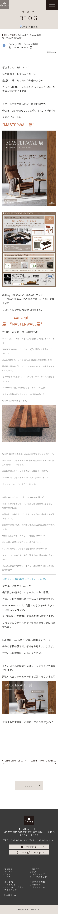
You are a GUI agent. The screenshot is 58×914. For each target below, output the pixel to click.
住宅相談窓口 (38, 882)
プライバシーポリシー (15, 887)
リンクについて (39, 887)
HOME (8, 869)
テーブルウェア (39, 876)
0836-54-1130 (20, 840)
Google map (31, 852)
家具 (34, 871)
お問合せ (31, 846)
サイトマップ (10, 889)
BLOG (29, 785)
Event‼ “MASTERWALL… (43, 760)
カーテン (8, 874)
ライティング (38, 874)
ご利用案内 (9, 884)
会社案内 (8, 882)
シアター (8, 876)
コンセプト (9, 871)
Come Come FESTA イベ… (14, 762)
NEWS (36, 869)
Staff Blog (10, 895)
